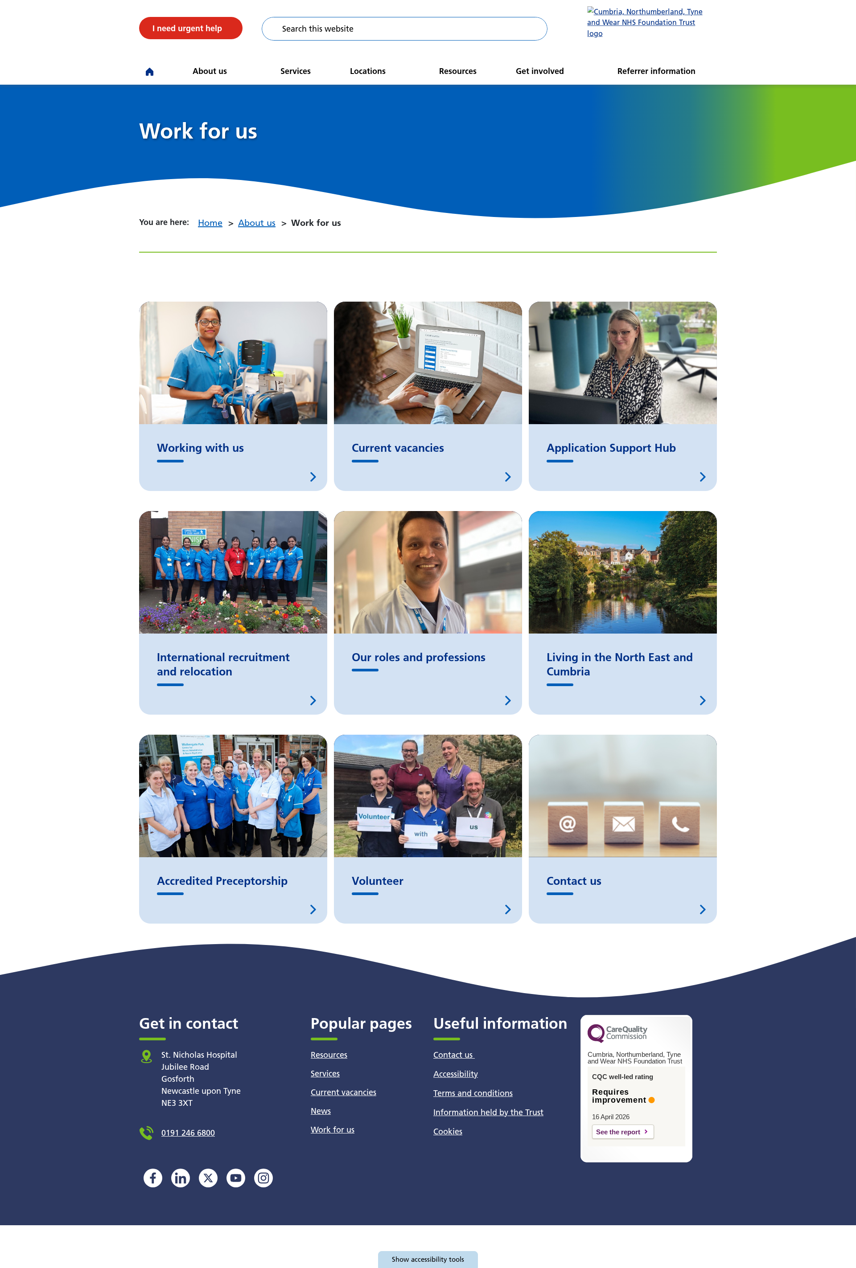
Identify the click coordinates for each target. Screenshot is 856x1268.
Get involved (540, 71)
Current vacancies (343, 1092)
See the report (618, 1132)
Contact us (454, 1055)
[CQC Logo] (617, 1040)
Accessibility (455, 1074)
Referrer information (656, 71)
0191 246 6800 (188, 1133)
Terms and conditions (473, 1093)
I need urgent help (187, 28)
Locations (368, 71)
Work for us (332, 1130)
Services (295, 71)
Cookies (447, 1131)
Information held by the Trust (488, 1112)
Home (210, 222)
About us (210, 71)
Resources (458, 71)
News (321, 1111)
